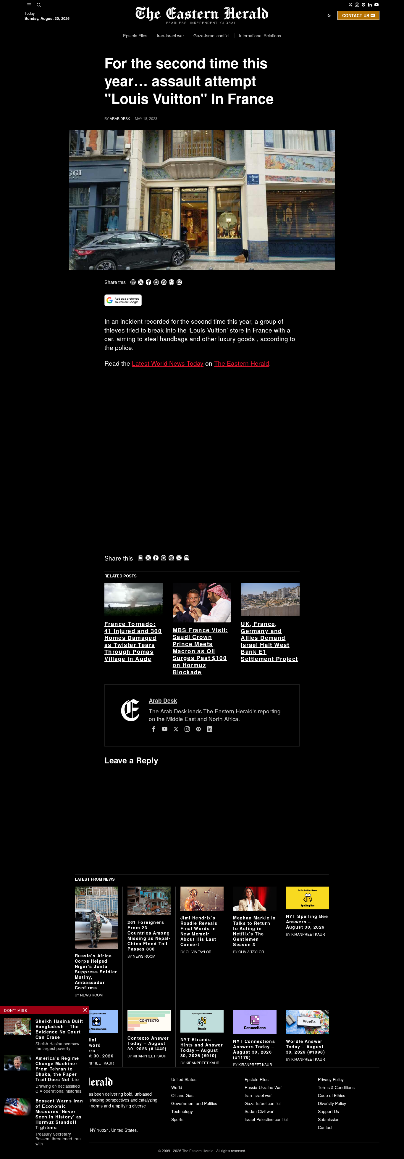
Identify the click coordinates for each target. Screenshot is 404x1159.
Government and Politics (194, 1103)
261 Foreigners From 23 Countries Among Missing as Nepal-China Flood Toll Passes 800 (149, 935)
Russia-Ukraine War (263, 1087)
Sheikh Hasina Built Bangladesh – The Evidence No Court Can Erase (59, 1029)
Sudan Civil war (259, 1111)
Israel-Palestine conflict (266, 1119)
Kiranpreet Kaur (308, 934)
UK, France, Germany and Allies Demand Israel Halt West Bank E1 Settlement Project (269, 641)
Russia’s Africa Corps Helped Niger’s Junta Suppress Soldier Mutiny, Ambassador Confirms (96, 971)
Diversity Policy (332, 1103)
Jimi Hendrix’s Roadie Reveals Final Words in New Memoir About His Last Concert (199, 931)
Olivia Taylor (198, 951)
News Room (91, 994)
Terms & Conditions (336, 1087)
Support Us (328, 1111)
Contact (325, 1127)
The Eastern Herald (241, 363)
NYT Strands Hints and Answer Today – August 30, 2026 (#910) (201, 1047)
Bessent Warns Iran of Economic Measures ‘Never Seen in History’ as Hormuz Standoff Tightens (59, 1114)
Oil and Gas (182, 1095)
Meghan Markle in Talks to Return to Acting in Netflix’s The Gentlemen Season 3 (254, 931)
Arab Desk (120, 118)
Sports (177, 1119)
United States (183, 1079)
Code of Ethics (331, 1095)
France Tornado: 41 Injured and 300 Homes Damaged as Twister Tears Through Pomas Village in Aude (133, 641)
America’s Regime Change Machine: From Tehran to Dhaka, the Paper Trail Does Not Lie (57, 1068)
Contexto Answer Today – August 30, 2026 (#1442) (148, 1043)
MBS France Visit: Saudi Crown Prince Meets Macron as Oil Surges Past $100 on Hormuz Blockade (200, 651)
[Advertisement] (202, 416)
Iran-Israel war (258, 1095)
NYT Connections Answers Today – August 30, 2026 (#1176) (254, 1049)
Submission (329, 1119)
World (176, 1087)
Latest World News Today (167, 363)
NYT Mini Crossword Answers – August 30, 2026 (94, 1047)
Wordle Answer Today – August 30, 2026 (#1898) (305, 1046)
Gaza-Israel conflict (263, 1103)
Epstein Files (257, 1079)
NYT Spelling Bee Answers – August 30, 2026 (307, 922)
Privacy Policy (331, 1079)
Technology (182, 1111)
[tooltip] (350, 5)
